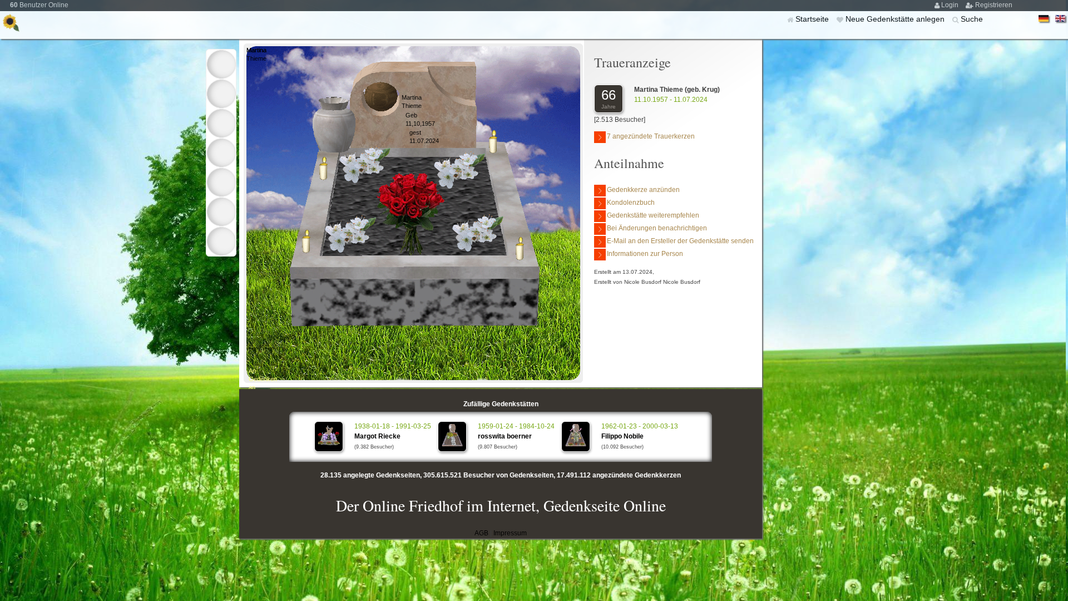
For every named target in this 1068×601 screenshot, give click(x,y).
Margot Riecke (377, 436)
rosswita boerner (505, 436)
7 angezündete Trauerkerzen (651, 136)
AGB (481, 533)
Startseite (813, 18)
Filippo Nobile (622, 436)
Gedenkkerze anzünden (643, 190)
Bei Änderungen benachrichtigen (657, 228)
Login (950, 5)
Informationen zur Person (645, 254)
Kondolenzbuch (631, 202)
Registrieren (993, 5)
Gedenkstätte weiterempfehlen (653, 215)
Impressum (510, 533)
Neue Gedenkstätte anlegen (896, 18)
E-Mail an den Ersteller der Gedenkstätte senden (680, 241)
